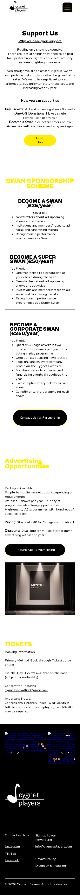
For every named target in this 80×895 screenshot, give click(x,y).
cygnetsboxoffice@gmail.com (26, 690)
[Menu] (67, 7)
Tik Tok (10, 853)
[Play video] (69, 754)
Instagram (12, 846)
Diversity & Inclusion (50, 865)
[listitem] (26, 753)
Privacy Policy (45, 859)
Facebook (12, 860)
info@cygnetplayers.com (53, 846)
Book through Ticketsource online (38, 662)
